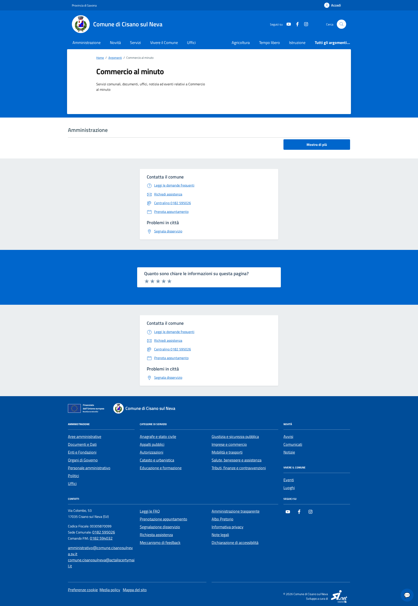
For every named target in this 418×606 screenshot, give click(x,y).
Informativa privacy (227, 527)
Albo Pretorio (222, 519)
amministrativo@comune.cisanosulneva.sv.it (100, 551)
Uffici (191, 42)
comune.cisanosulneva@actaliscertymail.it (101, 563)
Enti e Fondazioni (82, 452)
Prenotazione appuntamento (163, 519)
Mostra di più (317, 144)
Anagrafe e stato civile (158, 436)
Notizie (289, 452)
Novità (115, 42)
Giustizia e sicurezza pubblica (235, 436)
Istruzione (297, 42)
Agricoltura (241, 42)
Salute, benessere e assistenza (236, 460)
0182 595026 (103, 532)
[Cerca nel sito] (341, 24)
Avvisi (288, 436)
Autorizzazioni (151, 452)
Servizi (135, 42)
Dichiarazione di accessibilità (235, 542)
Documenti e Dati (82, 444)
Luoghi (289, 488)
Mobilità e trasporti (227, 452)
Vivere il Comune (164, 42)
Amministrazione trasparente (236, 511)
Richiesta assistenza (156, 535)
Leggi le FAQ (150, 511)
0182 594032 (101, 538)
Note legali (220, 535)
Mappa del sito (135, 590)
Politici (73, 476)
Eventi (288, 480)
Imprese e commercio (229, 444)
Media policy (109, 590)
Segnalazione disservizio (160, 527)
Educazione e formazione (161, 468)
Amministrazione (86, 42)
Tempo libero (269, 42)
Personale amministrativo (89, 468)
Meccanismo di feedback (160, 542)
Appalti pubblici (152, 444)
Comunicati (292, 444)
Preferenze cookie (83, 590)
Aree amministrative (84, 436)
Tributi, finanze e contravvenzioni (239, 468)
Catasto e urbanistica (157, 460)
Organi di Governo (83, 460)
